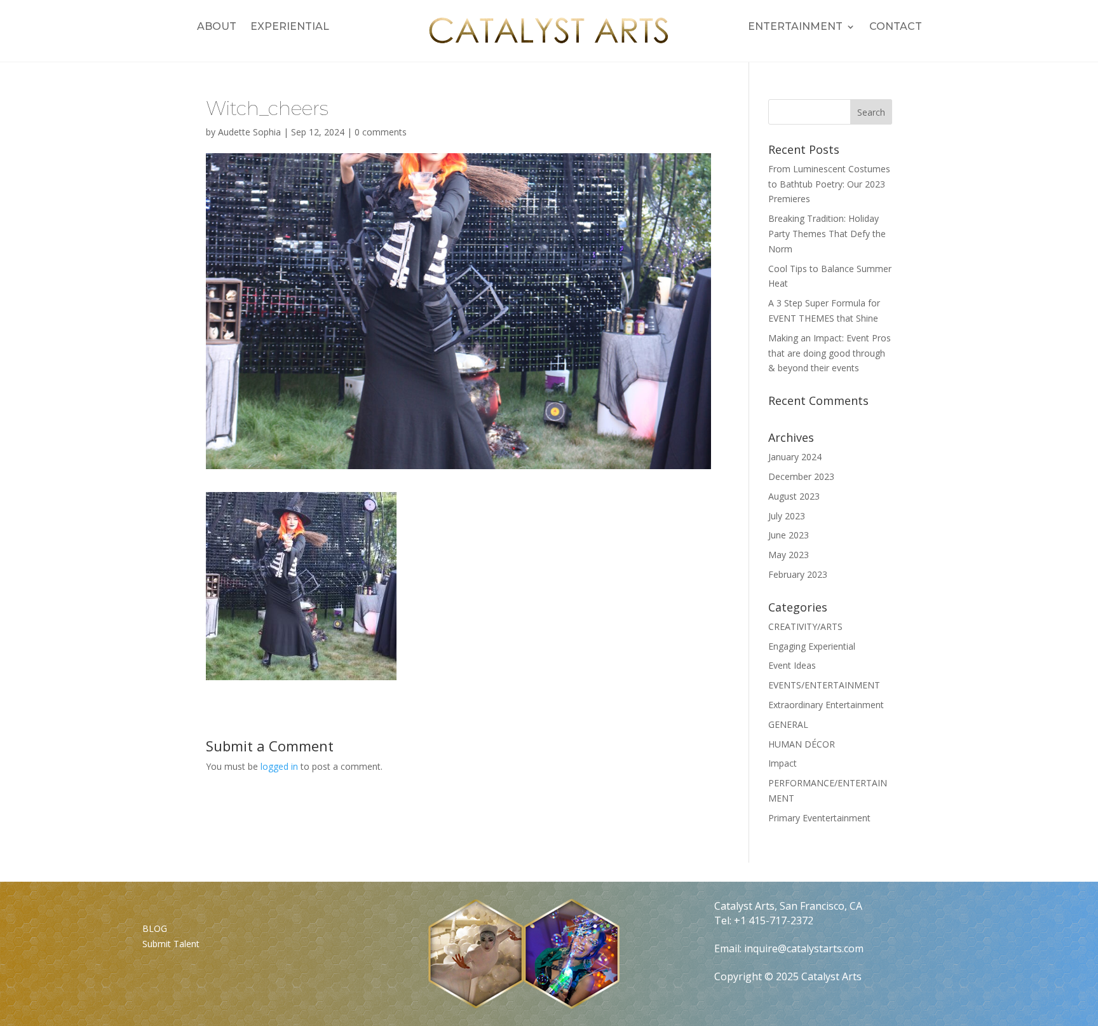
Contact (895, 27)
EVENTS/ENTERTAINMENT (824, 685)
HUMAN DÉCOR (801, 744)
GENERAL (788, 724)
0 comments (381, 132)
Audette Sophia (249, 132)
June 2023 (788, 535)
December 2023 (801, 476)
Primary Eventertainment (819, 818)
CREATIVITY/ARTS (805, 626)
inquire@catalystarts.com (804, 948)
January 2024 (795, 457)
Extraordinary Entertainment (826, 705)
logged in (279, 766)
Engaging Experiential (811, 646)
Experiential (289, 27)
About (216, 27)
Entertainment (795, 27)
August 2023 (794, 496)
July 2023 (786, 516)
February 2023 (797, 574)
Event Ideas (792, 665)
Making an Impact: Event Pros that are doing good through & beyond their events (829, 353)
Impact (782, 763)
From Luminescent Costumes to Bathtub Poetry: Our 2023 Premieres (829, 184)
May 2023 (788, 555)
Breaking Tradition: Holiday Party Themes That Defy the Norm (827, 233)
